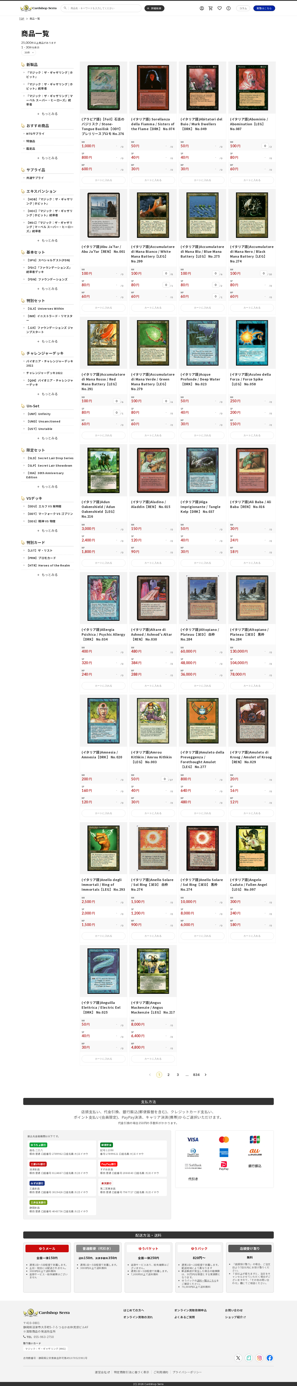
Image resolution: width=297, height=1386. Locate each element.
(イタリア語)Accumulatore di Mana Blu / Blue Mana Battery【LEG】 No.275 (202, 251)
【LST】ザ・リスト (39, 550)
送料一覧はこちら (206, 1280)
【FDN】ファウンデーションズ (47, 279)
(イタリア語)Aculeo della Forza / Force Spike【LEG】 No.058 (250, 379)
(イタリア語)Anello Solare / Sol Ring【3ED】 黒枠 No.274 (202, 884)
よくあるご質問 (184, 1317)
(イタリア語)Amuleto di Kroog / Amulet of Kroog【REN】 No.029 (251, 757)
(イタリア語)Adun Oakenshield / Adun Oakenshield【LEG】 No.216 (99, 509)
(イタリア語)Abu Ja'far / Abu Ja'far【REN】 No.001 (103, 249)
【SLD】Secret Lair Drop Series (50, 458)
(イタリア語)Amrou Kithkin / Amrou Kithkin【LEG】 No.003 (151, 757)
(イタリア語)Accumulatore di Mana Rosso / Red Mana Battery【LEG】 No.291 (103, 381)
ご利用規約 (161, 1372)
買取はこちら (264, 8)
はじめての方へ (133, 1310)
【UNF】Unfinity (38, 414)
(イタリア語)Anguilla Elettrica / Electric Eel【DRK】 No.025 (101, 1007)
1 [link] (159, 1075)
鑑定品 (30, 148)
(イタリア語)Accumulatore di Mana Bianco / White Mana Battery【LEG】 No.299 (153, 253)
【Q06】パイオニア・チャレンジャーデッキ (49, 382)
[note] (249, 1358)
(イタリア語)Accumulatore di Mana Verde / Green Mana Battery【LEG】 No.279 (153, 381)
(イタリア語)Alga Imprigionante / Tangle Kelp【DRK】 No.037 (200, 506)
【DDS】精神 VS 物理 (41, 521)
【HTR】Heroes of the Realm (48, 565)
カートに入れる (103, 180)
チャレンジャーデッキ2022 (44, 373)
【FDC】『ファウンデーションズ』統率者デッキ (49, 269)
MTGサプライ (35, 134)
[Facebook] (270, 1358)
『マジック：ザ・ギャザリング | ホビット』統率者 (49, 86)
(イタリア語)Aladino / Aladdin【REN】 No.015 (150, 504)
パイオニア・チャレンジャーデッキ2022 (49, 363)
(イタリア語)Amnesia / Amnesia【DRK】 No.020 (102, 754)
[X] (238, 1358)
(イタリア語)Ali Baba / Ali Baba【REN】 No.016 (250, 504)
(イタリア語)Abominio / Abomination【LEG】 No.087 (249, 124)
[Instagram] (259, 1358)
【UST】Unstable (39, 429)
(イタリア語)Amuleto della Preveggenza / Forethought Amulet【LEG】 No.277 (202, 759)
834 (196, 1075)
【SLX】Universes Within (45, 308)
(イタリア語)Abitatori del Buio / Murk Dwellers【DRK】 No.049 (201, 124)
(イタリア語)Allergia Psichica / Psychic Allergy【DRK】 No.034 (103, 634)
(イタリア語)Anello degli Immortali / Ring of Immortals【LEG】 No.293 (103, 884)
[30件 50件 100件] (28, 52)
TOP (21, 18)
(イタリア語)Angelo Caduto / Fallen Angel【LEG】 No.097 (248, 884)
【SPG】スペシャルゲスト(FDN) (48, 260)
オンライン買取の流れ (138, 1317)
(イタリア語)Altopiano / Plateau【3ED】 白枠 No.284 (200, 634)
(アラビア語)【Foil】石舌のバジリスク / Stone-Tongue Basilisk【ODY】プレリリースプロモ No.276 (103, 126)
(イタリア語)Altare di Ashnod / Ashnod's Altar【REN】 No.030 (151, 634)
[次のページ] (206, 1075)
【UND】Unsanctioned (43, 421)
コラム (243, 8)
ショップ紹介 (234, 1317)
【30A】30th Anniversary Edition (45, 475)
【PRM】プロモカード (41, 558)
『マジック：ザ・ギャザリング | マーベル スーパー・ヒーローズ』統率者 (49, 100)
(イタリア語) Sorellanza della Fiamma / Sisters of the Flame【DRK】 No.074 (153, 124)
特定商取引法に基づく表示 (131, 1372)
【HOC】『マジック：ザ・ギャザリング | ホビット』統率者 (49, 213)
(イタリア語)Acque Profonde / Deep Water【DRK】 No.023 (200, 379)
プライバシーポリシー (187, 1372)
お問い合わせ (234, 1310)
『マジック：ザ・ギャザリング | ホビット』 (49, 74)
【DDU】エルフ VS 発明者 (44, 506)
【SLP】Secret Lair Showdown (49, 465)
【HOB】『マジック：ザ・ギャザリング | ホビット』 (49, 201)
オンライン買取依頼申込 (190, 1310)
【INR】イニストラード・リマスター (49, 318)
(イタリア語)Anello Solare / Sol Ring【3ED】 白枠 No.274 (152, 884)
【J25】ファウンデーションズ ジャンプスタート (49, 330)
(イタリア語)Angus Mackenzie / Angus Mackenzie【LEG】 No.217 (153, 1007)
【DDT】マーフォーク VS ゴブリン (49, 514)
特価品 (30, 141)
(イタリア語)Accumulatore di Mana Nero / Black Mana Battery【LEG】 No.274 (252, 253)
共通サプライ (35, 178)
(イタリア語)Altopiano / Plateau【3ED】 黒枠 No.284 (249, 634)
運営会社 (101, 1372)
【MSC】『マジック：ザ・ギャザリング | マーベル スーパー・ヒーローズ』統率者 (50, 227)
